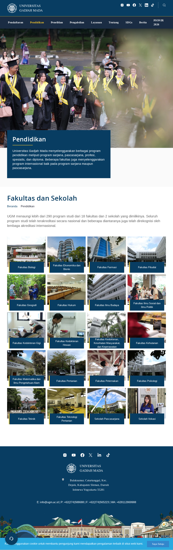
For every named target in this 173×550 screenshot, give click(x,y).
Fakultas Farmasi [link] (107, 267)
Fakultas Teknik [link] (26, 418)
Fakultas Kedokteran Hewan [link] (66, 343)
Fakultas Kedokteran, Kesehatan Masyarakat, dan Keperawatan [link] (107, 343)
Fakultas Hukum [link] (67, 305)
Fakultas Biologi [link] (26, 267)
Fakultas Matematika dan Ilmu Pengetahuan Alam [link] (27, 381)
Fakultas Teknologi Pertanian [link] (67, 419)
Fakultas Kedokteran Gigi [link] (27, 343)
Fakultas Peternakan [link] (106, 380)
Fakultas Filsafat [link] (147, 267)
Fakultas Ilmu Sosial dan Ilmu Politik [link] (146, 305)
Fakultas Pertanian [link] (66, 380)
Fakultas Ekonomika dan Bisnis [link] (66, 267)
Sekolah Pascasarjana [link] (106, 418)
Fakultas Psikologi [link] (147, 380)
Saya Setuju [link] (158, 544)
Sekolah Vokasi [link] (147, 418)
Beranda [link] (12, 206)
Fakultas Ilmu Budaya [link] (107, 305)
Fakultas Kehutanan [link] (147, 343)
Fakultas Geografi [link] (26, 305)
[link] (27, 8)
